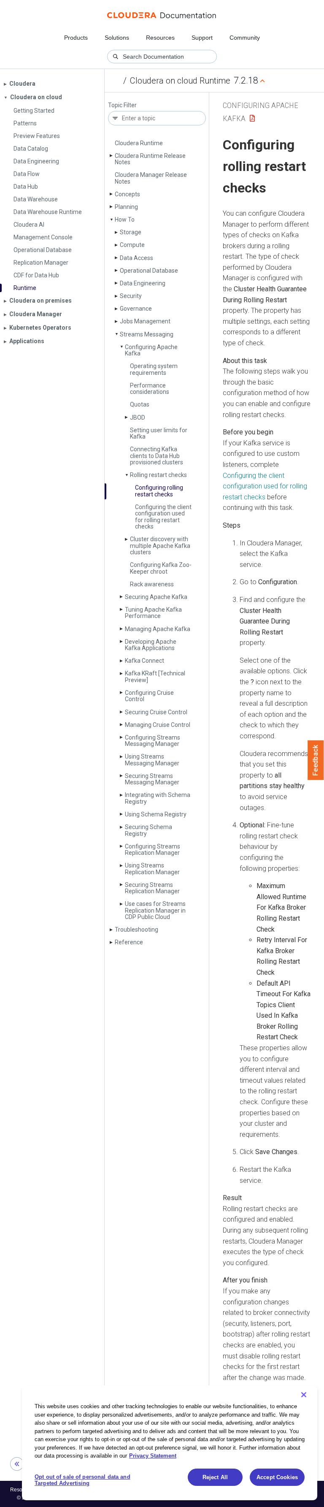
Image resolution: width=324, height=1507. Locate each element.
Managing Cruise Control (157, 724)
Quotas (139, 404)
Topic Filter (122, 105)
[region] (169, 1442)
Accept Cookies (277, 1477)
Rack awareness (152, 584)
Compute (132, 244)
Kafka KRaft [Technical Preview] (155, 676)
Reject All (215, 1477)
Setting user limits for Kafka (158, 433)
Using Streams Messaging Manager (152, 759)
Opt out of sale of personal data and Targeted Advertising (82, 1480)
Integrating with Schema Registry (157, 798)
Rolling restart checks (158, 475)
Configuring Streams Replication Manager (152, 849)
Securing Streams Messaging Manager (152, 779)
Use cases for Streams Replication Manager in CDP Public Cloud (155, 910)
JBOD (137, 417)
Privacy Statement (152, 1456)
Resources (160, 37)
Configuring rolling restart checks (159, 490)
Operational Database (149, 270)
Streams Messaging (146, 334)
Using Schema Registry (155, 814)
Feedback (316, 760)
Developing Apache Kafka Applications (150, 644)
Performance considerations (149, 388)
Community (245, 37)
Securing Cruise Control (156, 712)
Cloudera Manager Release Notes (151, 177)
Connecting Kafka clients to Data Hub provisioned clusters (156, 456)
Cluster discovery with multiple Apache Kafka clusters (160, 546)
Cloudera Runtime (139, 143)
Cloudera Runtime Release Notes (150, 158)
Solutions (117, 37)
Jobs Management (145, 321)
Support (202, 37)
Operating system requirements (154, 369)
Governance (136, 308)
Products (76, 37)
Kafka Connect (144, 660)
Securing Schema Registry (148, 830)
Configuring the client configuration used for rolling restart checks (163, 517)
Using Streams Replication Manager (152, 868)
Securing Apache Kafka (156, 597)
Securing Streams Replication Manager (152, 887)
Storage (130, 232)
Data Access (136, 258)
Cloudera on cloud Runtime (180, 81)
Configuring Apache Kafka (151, 350)
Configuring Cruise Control (149, 695)
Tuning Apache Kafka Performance (153, 612)
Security (131, 296)
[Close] (303, 1394)
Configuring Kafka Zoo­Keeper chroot (161, 568)
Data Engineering (142, 283)
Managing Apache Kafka (157, 629)
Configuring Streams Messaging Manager (152, 740)
